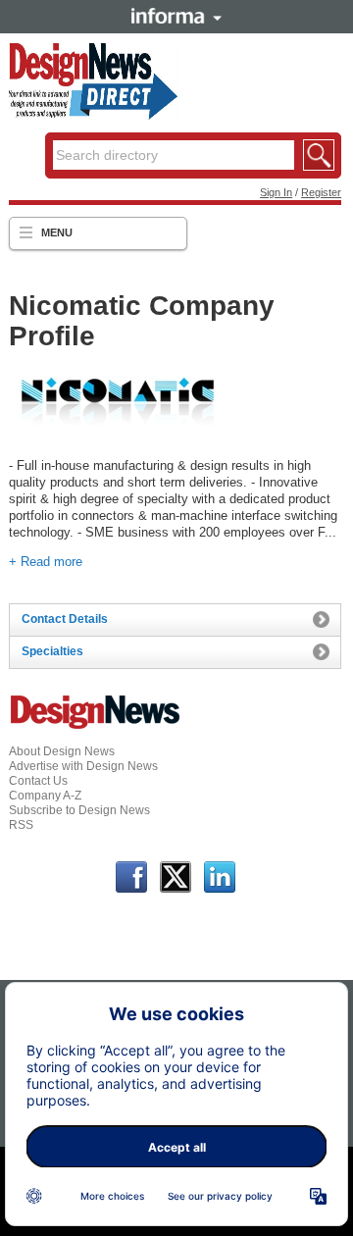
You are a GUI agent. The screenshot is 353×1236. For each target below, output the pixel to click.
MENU (57, 232)
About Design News (62, 751)
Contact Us (38, 781)
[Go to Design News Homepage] (95, 727)
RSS (21, 825)
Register (321, 192)
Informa (176, 16)
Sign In (276, 192)
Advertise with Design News (83, 766)
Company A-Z (45, 795)
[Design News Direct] (93, 116)
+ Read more (45, 561)
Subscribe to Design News (79, 810)
